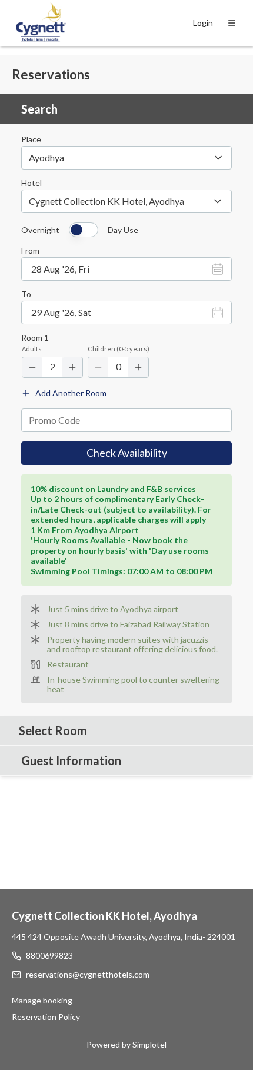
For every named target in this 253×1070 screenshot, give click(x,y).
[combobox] (126, 201)
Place (31, 139)
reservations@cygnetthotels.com (87, 974)
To (26, 294)
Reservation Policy (46, 1017)
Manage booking (42, 1000)
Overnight (40, 230)
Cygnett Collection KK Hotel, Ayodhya (104, 915)
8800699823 (49, 956)
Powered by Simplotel (126, 1044)
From (30, 251)
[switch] (83, 229)
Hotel (31, 183)
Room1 (35, 338)
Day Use (123, 230)
